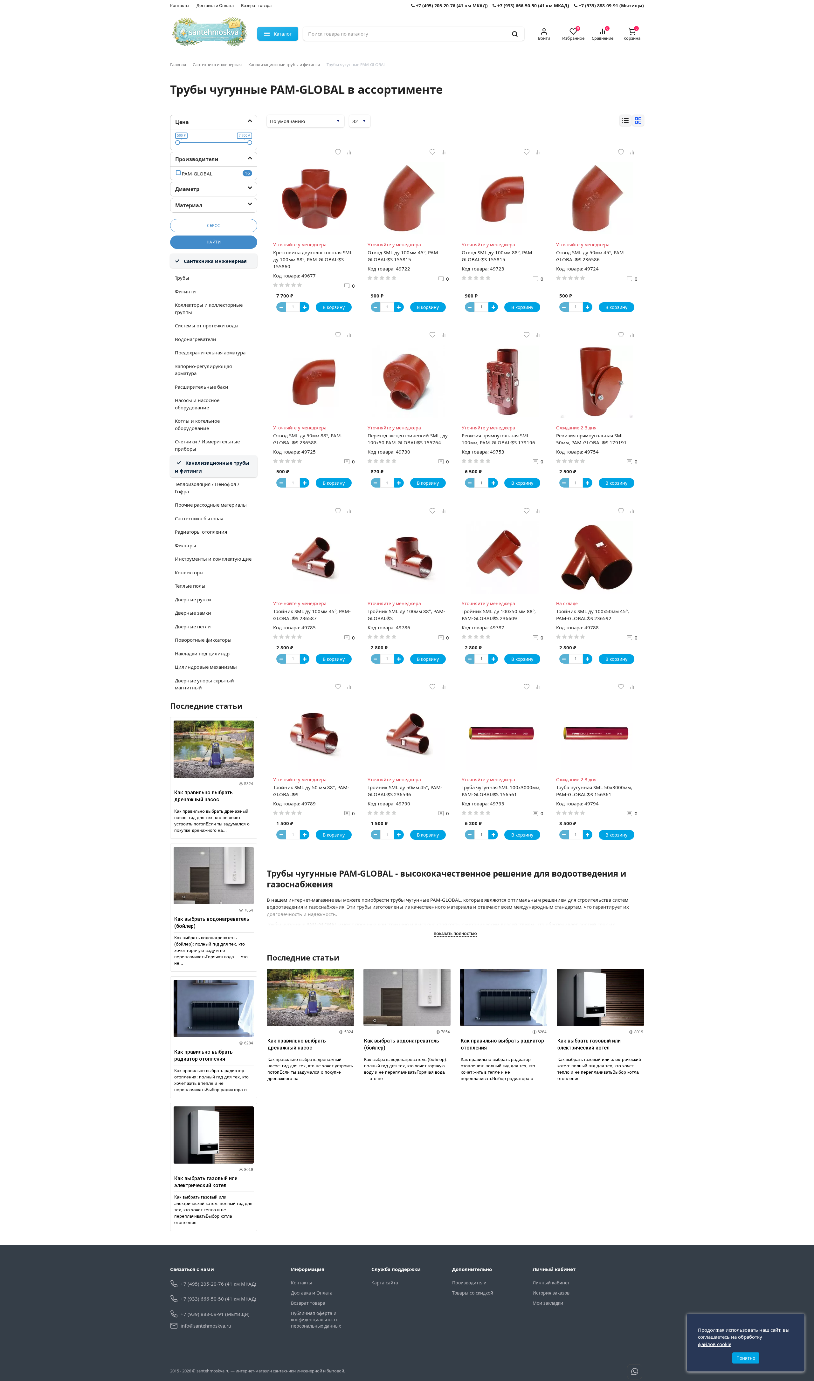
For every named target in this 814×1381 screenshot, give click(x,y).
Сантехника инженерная (217, 64)
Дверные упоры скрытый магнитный (204, 684)
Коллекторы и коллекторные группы (209, 308)
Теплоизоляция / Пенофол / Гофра (207, 488)
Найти (214, 242)
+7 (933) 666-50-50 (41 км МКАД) (532, 6)
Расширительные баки (201, 387)
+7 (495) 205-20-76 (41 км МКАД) (451, 6)
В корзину (334, 307)
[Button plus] (304, 307)
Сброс (213, 225)
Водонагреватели (195, 339)
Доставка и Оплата (215, 5)
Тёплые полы (190, 586)
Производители (469, 1283)
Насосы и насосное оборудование (197, 404)
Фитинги (185, 291)
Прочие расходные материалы (211, 505)
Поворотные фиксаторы (203, 640)
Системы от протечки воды (206, 325)
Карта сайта (384, 1283)
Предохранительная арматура (210, 352)
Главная (178, 64)
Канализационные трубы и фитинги (284, 64)
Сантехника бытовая (199, 518)
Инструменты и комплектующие (213, 559)
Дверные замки (193, 613)
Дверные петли (193, 626)
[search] (514, 34)
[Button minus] (281, 307)
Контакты (179, 5)
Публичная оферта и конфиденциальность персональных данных (316, 1319)
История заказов (551, 1293)
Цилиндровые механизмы (206, 667)
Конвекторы (189, 572)
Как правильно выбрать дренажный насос (203, 796)
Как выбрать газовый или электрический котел (206, 1181)
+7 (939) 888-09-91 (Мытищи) (610, 6)
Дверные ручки (193, 599)
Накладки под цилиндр (202, 653)
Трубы (182, 278)
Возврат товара (256, 5)
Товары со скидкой (472, 1293)
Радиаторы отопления (201, 532)
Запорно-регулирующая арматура (203, 370)
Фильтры (185, 545)
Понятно (745, 1358)
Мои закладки (548, 1303)
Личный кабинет (551, 1283)
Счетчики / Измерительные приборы (207, 445)
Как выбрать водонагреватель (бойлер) (211, 922)
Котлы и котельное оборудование (197, 424)
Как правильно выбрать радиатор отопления (203, 1055)
